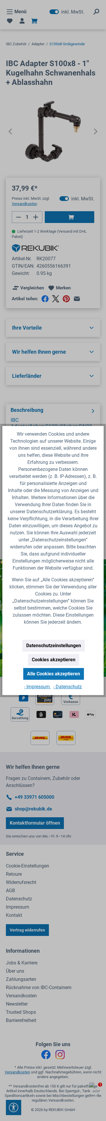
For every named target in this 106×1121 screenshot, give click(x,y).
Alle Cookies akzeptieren (53, 674)
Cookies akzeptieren (53, 659)
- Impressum (37, 686)
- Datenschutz (67, 686)
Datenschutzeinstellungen (53, 645)
